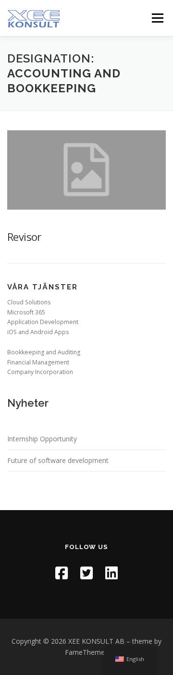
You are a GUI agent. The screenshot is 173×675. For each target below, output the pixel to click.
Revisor (24, 236)
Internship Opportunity (42, 438)
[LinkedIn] (111, 573)
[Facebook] (61, 573)
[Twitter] (86, 573)
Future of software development (58, 460)
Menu (157, 18)
